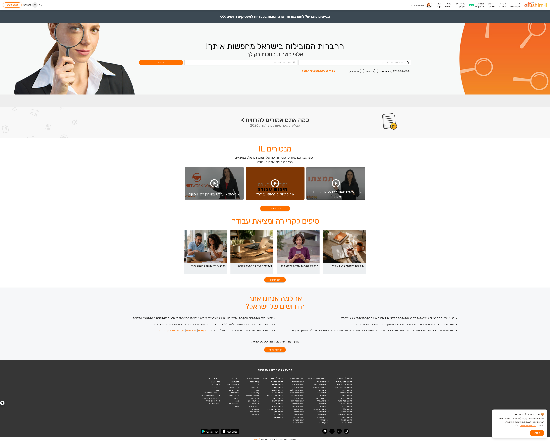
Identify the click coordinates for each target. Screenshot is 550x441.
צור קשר (236, 398)
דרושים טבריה (298, 420)
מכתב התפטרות (214, 404)
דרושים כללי (347, 409)
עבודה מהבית (369, 71)
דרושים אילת (278, 387)
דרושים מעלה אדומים (275, 395)
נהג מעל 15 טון (253, 401)
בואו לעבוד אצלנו (233, 404)
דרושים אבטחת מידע (344, 385)
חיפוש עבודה (215, 387)
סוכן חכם (203, 330)
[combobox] (354, 62)
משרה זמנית (355, 71)
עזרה (237, 401)
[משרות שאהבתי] (40, 5)
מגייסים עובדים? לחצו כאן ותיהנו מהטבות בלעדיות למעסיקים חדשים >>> (275, 16)
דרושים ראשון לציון (297, 390)
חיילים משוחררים (384, 71)
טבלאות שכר (254, 412)
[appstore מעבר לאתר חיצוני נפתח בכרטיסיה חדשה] (230, 431)
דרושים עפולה (298, 423)
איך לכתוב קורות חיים (212, 393)
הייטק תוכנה (324, 423)
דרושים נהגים (254, 406)
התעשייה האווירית (252, 395)
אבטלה (217, 390)
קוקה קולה (255, 393)
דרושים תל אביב (298, 385)
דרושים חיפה (299, 412)
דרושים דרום (278, 415)
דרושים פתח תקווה (297, 393)
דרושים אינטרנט (346, 393)
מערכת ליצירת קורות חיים (171, 330)
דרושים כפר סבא (297, 401)
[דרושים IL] (535, 5)
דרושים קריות (299, 415)
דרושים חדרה (299, 409)
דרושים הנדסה (346, 406)
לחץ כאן (257, 439)
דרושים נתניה (299, 398)
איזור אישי (191, 330)
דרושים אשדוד (277, 398)
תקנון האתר (235, 382)
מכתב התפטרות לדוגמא (211, 398)
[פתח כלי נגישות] (2, 403)
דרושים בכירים (346, 398)
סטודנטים (255, 404)
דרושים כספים (346, 412)
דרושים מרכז (278, 404)
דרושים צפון (278, 412)
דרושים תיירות (323, 415)
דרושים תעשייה (323, 417)
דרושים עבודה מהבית (321, 387)
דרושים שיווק (324, 406)
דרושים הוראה (346, 404)
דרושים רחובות (277, 401)
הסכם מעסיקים (233, 387)
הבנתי (537, 433)
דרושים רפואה (323, 404)
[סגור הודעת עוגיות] (495, 413)
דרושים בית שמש (277, 393)
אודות (237, 406)
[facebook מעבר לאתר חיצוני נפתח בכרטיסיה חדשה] (332, 431)
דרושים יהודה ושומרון (275, 409)
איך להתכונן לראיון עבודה (211, 395)
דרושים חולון (299, 387)
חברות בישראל (234, 395)
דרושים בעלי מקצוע (345, 401)
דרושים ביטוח (347, 395)
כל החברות (235, 393)
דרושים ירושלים (277, 390)
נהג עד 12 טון (254, 398)
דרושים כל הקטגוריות (344, 382)
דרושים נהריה (298, 417)
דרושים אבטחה (323, 412)
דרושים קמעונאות (322, 398)
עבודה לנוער (215, 385)
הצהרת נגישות (234, 390)
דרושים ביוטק (347, 417)
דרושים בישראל (298, 382)
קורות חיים (255, 409)
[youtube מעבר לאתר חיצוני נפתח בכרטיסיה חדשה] (324, 431)
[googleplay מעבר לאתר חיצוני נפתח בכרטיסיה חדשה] (210, 431)
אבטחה (256, 390)
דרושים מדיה (324, 395)
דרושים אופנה (347, 390)
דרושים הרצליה (298, 404)
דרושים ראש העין (297, 395)
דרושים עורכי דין (323, 393)
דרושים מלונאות (323, 382)
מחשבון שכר (254, 415)
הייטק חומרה (347, 423)
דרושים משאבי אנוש (321, 385)
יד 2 (258, 385)
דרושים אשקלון (277, 385)
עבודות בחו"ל (278, 417)
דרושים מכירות (346, 420)
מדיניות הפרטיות (233, 385)
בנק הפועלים (254, 387)
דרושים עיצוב (324, 390)
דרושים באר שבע (277, 382)
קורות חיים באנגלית (213, 401)
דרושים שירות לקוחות (321, 409)
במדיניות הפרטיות (528, 425)
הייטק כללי (324, 420)
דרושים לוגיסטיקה (345, 415)
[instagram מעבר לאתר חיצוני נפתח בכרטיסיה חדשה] (346, 431)
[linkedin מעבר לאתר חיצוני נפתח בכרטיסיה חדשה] (339, 431)
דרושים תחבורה (323, 401)
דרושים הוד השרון (297, 406)
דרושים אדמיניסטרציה (343, 387)
